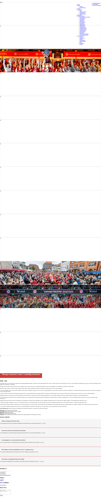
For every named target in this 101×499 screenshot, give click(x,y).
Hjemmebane (82, 38)
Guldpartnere (82, 20)
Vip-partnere (82, 23)
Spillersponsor (82, 26)
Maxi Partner (82, 19)
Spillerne (81, 6)
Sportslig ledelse (83, 7)
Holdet (78, 5)
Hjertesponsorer (82, 25)
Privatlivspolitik (3, 485)
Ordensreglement (83, 13)
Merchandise (79, 14)
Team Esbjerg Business (96, 5)
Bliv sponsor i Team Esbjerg (85, 17)
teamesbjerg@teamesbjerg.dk (5, 475)
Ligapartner (82, 32)
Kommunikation (83, 41)
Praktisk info (79, 9)
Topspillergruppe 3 (83, 29)
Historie (81, 39)
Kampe (78, 4)
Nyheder (78, 8)
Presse (81, 42)
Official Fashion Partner (84, 33)
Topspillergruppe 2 (83, 28)
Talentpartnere (82, 24)
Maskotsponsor (82, 31)
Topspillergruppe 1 (83, 27)
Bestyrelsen (82, 43)
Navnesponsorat (83, 30)
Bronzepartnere (82, 22)
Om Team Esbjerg (80, 35)
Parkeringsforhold (83, 11)
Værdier (81, 37)
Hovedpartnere (82, 18)
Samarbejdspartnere (81, 16)
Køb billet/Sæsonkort (96, 3)
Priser (81, 10)
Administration (82, 40)
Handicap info (82, 12)
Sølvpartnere (82, 21)
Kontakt (81, 44)
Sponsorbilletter (95, 4)
